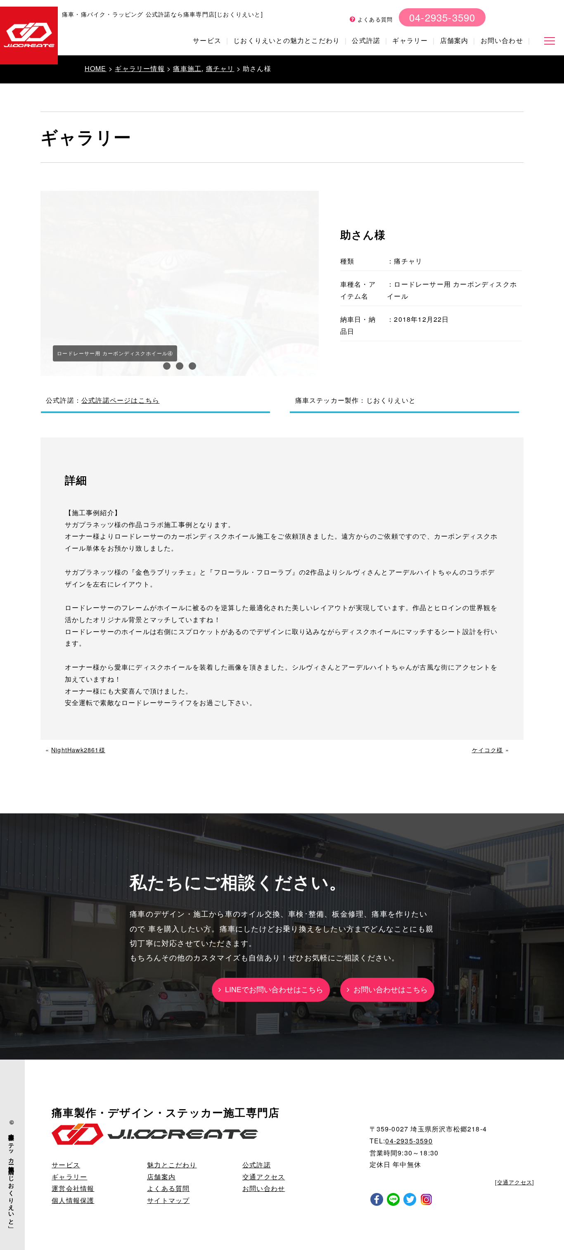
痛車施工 (187, 68)
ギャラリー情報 (139, 68)
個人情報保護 (73, 1200)
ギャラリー (410, 40)
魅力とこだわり (172, 1164)
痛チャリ (220, 68)
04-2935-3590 (442, 17)
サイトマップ (168, 1200)
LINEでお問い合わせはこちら (272, 989)
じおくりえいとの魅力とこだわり (286, 40)
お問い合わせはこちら (388, 989)
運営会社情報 (73, 1188)
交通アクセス (263, 1176)
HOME (96, 68)
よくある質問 (374, 19)
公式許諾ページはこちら (120, 400)
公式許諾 (366, 40)
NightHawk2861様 (78, 749)
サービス (207, 40)
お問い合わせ (502, 40)
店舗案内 (454, 40)
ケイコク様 (487, 749)
